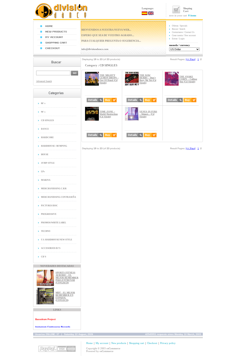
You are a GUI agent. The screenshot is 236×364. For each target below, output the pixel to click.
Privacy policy (168, 343)
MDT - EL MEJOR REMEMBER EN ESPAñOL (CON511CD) (65, 295)
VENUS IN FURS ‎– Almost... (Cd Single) (148, 114)
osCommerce (113, 348)
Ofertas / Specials (179, 26)
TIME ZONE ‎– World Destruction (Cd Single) (109, 114)
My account (102, 343)
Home (89, 343)
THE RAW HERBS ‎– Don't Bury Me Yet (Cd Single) (147, 79)
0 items (192, 15)
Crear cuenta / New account (184, 35)
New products (118, 343)
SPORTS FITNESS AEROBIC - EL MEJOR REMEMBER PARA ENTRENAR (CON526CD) (67, 276)
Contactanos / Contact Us (183, 32)
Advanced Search (44, 81)
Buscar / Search (178, 29)
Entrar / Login (178, 39)
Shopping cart (136, 343)
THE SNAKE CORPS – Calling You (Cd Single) (188, 79)
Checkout (152, 343)
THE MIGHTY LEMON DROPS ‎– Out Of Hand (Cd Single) (109, 79)
